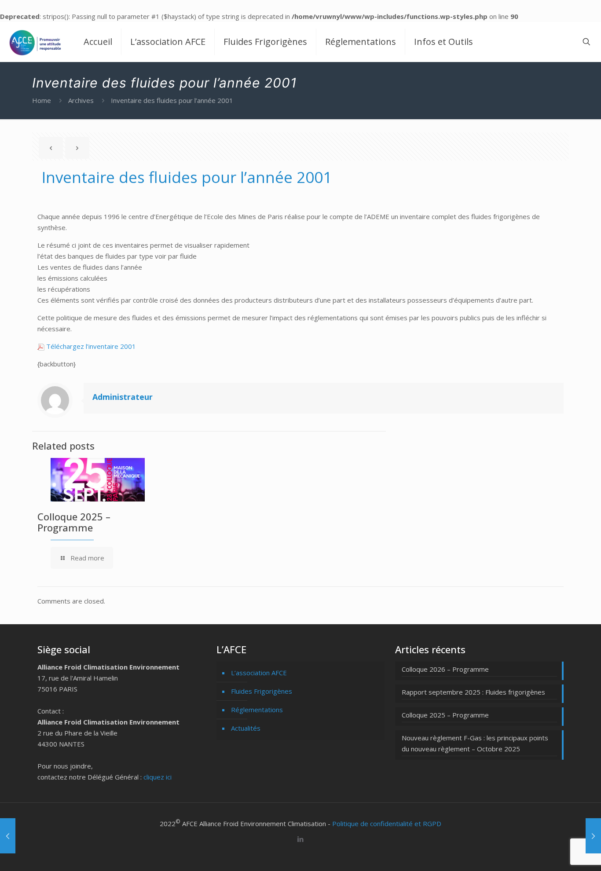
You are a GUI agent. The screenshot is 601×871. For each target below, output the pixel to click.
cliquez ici (157, 776)
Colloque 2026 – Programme (445, 669)
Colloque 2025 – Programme (73, 522)
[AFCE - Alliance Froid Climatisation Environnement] (35, 42)
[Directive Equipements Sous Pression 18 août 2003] (593, 835)
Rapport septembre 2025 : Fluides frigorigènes (473, 692)
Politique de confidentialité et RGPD (386, 823)
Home (41, 100)
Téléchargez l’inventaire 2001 (90, 346)
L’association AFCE (259, 672)
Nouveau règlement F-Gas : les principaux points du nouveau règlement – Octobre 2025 (475, 743)
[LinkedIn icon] (300, 838)
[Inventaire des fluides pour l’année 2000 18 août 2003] (7, 835)
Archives (81, 100)
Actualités (245, 728)
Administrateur (122, 397)
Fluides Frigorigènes (261, 691)
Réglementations (257, 709)
